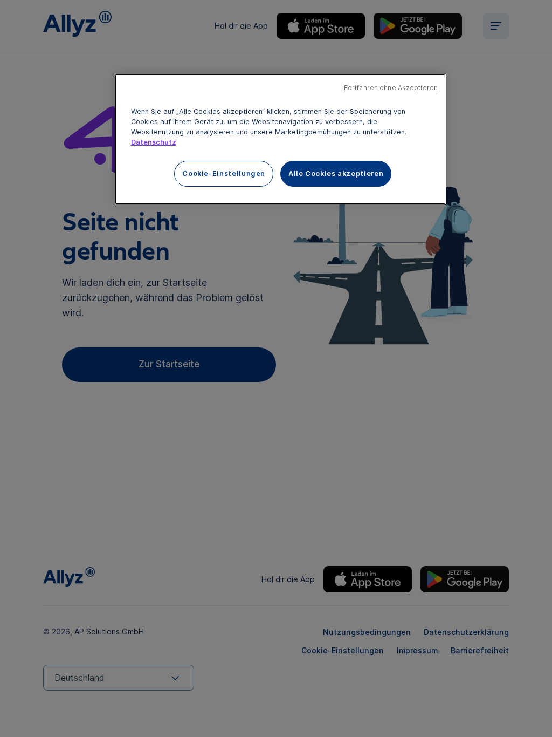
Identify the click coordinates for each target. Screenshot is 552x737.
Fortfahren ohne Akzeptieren (391, 88)
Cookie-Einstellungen (223, 173)
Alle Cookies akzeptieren (335, 173)
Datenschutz (153, 142)
